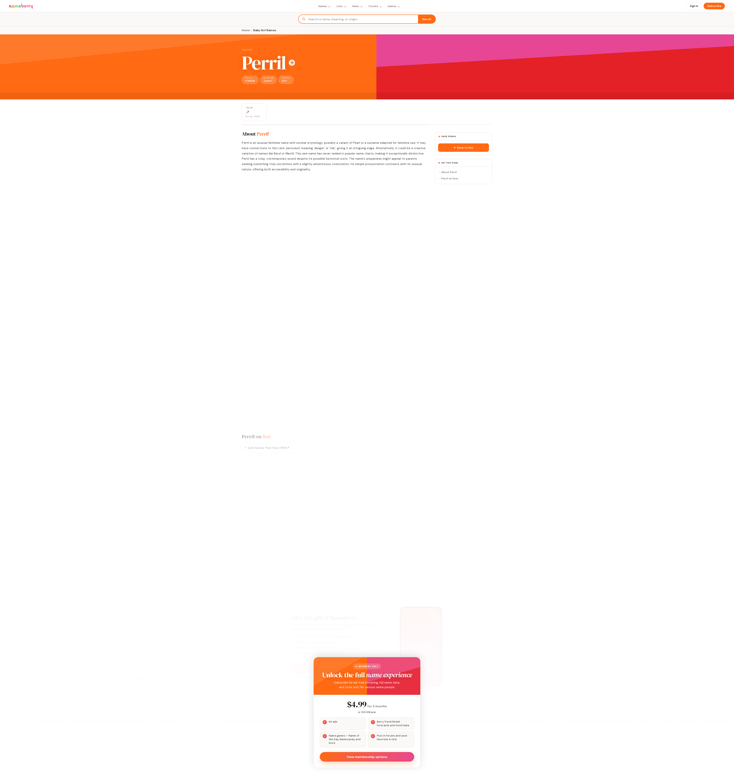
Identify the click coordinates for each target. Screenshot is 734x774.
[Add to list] (292, 63)
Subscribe (714, 6)
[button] (463, 147)
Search (426, 19)
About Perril (449, 172)
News (355, 6)
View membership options (367, 757)
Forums (373, 6)
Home (246, 30)
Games (392, 6)
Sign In (694, 6)
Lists (340, 6)
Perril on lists (449, 178)
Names (322, 6)
